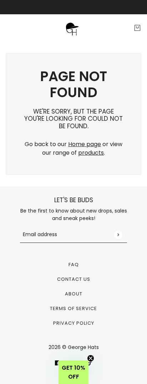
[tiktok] (89, 362)
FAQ (74, 264)
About (73, 293)
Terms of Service (73, 308)
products (91, 153)
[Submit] (118, 234)
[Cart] (137, 28)
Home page (84, 144)
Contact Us (73, 279)
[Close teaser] (90, 358)
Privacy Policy (73, 323)
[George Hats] (73, 28)
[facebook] (57, 362)
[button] (73, 372)
